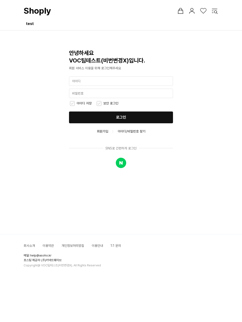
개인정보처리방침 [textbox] (72, 246)
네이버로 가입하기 (121, 163)
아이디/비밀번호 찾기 (131, 131)
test (30, 23)
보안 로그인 (110, 103)
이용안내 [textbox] (97, 246)
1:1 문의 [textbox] (116, 246)
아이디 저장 (84, 103)
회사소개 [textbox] (29, 246)
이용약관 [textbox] (48, 246)
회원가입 (102, 131)
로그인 (121, 117)
